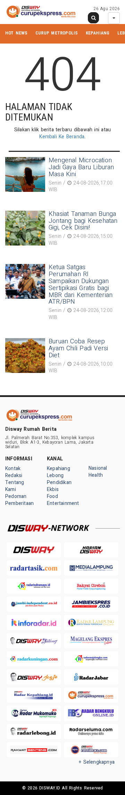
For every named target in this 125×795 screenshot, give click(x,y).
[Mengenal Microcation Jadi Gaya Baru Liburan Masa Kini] (26, 176)
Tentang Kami (14, 486)
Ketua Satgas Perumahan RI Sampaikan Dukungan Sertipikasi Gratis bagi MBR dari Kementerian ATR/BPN (80, 284)
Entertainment (63, 503)
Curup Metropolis (56, 33)
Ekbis (53, 489)
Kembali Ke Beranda (61, 136)
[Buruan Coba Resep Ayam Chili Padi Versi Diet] (26, 357)
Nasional (98, 468)
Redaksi (13, 475)
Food (52, 496)
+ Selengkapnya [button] (97, 762)
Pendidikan (59, 482)
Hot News (16, 33)
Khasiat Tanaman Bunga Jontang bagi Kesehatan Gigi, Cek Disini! (83, 221)
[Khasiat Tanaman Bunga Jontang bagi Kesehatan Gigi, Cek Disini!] (26, 230)
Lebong (55, 475)
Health (96, 475)
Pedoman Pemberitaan (19, 500)
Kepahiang (98, 33)
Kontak (12, 468)
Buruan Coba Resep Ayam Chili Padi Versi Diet (78, 348)
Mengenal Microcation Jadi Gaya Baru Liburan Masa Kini (81, 167)
